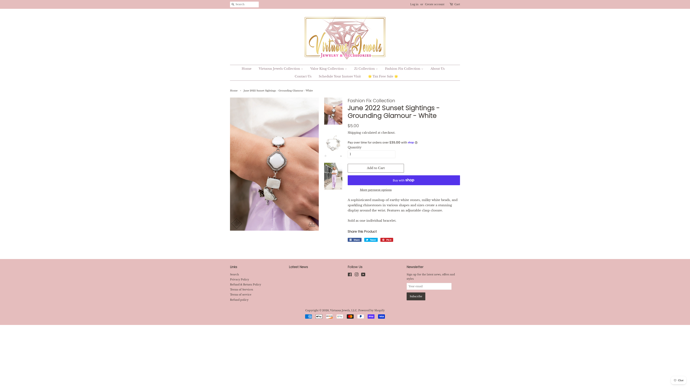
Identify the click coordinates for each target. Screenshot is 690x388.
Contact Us (303, 76)
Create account (434, 4)
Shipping (354, 132)
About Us (438, 69)
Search (234, 274)
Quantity (355, 147)
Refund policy (239, 299)
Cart (457, 4)
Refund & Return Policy (245, 284)
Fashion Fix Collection (403, 69)
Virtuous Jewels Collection (280, 69)
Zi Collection (365, 69)
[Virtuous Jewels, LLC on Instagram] (356, 275)
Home (247, 69)
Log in (414, 4)
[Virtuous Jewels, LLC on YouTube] (363, 275)
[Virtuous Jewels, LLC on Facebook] (350, 275)
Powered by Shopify (371, 310)
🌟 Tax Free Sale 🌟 (383, 76)
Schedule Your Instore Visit (340, 76)
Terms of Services (241, 289)
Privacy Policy (239, 279)
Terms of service (240, 294)
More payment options (376, 189)
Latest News (298, 267)
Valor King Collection (327, 69)
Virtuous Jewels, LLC (343, 310)
